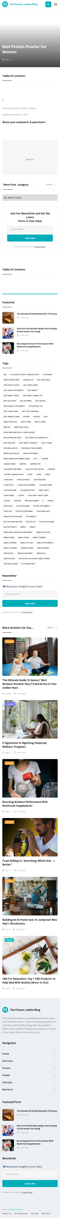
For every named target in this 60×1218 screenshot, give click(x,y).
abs (5, 375)
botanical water (11, 448)
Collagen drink (45, 485)
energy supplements (45, 543)
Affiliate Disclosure (21, 1213)
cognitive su (9, 485)
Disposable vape (43, 511)
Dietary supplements (41, 506)
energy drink (9, 537)
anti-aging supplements (14, 390)
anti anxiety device (11, 396)
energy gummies (39, 537)
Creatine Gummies (32, 501)
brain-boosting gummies (31, 448)
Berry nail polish (21, 427)
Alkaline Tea (28, 380)
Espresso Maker (27, 548)
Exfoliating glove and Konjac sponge (34, 559)
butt (36, 459)
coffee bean (8, 480)
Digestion (8, 511)
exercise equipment (25, 553)
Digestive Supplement (24, 511)
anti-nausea (40, 401)
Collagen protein (27, 490)
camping (22, 464)
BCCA (46, 417)
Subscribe (48, 4)
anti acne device (43, 380)
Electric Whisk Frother (13, 522)
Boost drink (46, 443)
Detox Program (22, 506)
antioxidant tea (36, 406)
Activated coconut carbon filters (24, 375)
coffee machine (39, 480)
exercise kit (41, 553)
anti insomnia (26, 401)
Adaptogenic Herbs (12, 380)
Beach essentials (10, 422)
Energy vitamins (10, 548)
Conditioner (9, 495)
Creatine (17, 501)
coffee (29, 474)
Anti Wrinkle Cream (11, 417)
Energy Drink (23, 537)
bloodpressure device (12, 438)
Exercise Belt (9, 553)
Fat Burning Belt (28, 564)
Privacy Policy (39, 247)
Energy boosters (43, 532)
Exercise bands (43, 548)
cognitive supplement (27, 485)
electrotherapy (10, 527)
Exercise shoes (9, 559)
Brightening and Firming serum (17, 459)
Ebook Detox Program (13, 516)
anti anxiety (33, 390)
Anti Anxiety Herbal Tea (32, 396)
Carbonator (35, 464)
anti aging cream (30, 385)
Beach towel (26, 422)
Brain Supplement (30, 453)
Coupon (7, 501)
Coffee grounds (23, 480)
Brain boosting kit (12, 453)
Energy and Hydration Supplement (18, 532)
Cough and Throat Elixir (38, 495)
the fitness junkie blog (15, 1209)
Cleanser (51, 469)
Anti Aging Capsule (11, 385)
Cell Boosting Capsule (35, 469)
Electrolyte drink (46, 522)
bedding (7, 427)
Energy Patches (26, 543)
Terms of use (6, 1213)
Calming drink (9, 464)
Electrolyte (31, 522)
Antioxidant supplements (14, 406)
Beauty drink (40, 422)
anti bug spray (10, 401)
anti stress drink (11, 411)
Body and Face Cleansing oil (36, 438)
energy (23, 527)
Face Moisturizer (10, 564)
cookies (21, 495)
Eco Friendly (31, 516)
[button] (55, 4)
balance (36, 417)
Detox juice (8, 506)
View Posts (30, 160)
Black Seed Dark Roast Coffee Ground (19, 432)
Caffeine (45, 459)
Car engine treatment (13, 469)
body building (9, 443)
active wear (47, 375)
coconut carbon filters (14, 474)
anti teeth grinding (30, 411)
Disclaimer (34, 1213)
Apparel (26, 417)
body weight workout (28, 443)
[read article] (8, 318)
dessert (51, 501)
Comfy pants (43, 490)
